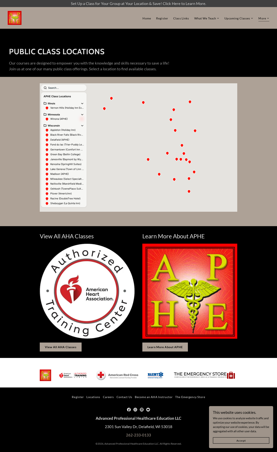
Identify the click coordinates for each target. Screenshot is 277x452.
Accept (241, 440)
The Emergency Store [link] (190, 397)
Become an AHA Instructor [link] (154, 397)
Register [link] (162, 18)
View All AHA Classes (60, 347)
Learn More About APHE (165, 347)
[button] (206, 18)
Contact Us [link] (124, 397)
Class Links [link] (181, 18)
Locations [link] (93, 397)
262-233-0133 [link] (138, 435)
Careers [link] (108, 397)
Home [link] (147, 18)
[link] (14, 17)
